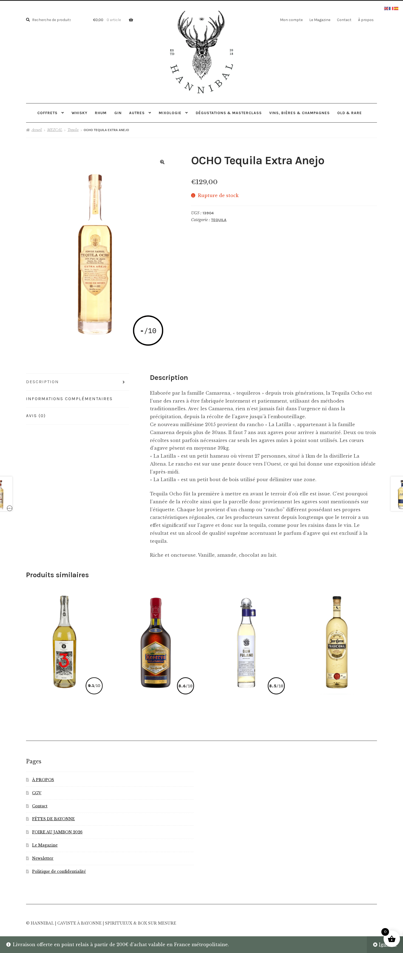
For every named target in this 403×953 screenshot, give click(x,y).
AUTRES (137, 113)
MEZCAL (54, 130)
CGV (36, 793)
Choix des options (64, 640)
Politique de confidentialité (59, 871)
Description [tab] (42, 381)
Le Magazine (319, 20)
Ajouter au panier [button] (155, 640)
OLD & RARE (349, 113)
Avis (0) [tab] (36, 415)
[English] (386, 8)
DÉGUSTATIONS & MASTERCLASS (229, 113)
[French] (391, 8)
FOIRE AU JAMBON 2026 (57, 832)
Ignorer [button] (388, 944)
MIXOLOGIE (170, 113)
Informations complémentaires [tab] (69, 398)
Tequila (73, 130)
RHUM (101, 113)
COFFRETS (47, 113)
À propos (366, 20)
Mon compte (291, 20)
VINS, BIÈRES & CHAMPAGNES (299, 113)
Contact (344, 20)
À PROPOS (43, 780)
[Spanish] (396, 8)
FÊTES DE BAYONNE (53, 819)
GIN (118, 113)
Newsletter (42, 858)
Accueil (37, 130)
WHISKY (79, 113)
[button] (162, 162)
